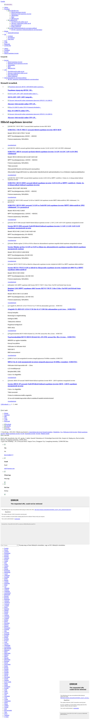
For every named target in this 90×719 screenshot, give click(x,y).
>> (10, 404)
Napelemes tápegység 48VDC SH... (20, 90)
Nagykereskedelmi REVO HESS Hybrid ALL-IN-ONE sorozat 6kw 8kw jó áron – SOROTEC (42, 337)
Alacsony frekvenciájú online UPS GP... (22, 104)
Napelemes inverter (30, 433)
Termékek (7, 50)
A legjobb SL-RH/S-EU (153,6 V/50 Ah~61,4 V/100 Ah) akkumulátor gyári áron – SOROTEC (42, 309)
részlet (14, 145)
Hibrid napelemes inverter (11, 53)
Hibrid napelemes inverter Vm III (15, 433)
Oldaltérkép (56, 432)
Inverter (6, 51)
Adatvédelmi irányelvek (35, 432)
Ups (61, 432)
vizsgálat (10, 145)
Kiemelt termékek (47, 432)
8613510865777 (8, 455)
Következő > (5, 404)
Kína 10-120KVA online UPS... (19, 111)
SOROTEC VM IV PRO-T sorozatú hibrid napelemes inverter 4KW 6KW (34, 130)
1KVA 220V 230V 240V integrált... (20, 97)
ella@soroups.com (9, 468)
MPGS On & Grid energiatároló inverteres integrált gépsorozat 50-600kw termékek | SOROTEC (42, 362)
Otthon (6, 48)
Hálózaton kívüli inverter (70, 432)
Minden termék (45, 433)
